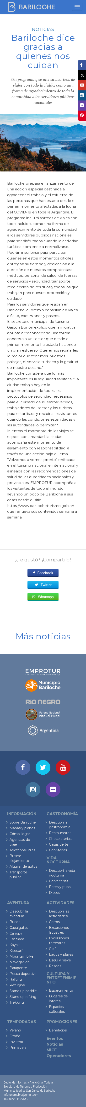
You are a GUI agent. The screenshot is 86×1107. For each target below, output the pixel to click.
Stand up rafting (23, 997)
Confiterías (58, 850)
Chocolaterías (60, 838)
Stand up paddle (23, 991)
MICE (52, 1050)
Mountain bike (21, 956)
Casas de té (58, 844)
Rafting (16, 979)
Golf (52, 949)
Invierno (16, 1042)
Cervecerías (58, 881)
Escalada (17, 939)
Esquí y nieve (60, 960)
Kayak (15, 945)
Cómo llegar (20, 834)
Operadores (59, 1056)
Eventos (55, 1038)
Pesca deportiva (23, 974)
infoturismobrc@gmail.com (21, 1094)
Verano (15, 1030)
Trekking (17, 1002)
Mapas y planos (22, 828)
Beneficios (58, 1030)
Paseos (55, 966)
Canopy (16, 933)
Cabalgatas (19, 927)
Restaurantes (60, 833)
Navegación (20, 962)
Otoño (15, 1036)
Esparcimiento (61, 990)
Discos (54, 892)
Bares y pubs (59, 887)
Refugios (17, 985)
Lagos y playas (61, 954)
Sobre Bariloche (23, 822)
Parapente (18, 968)
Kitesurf (16, 950)
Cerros (54, 922)
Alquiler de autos (23, 866)
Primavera (18, 1047)
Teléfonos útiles (22, 850)
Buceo (15, 922)
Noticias (43, 29)
